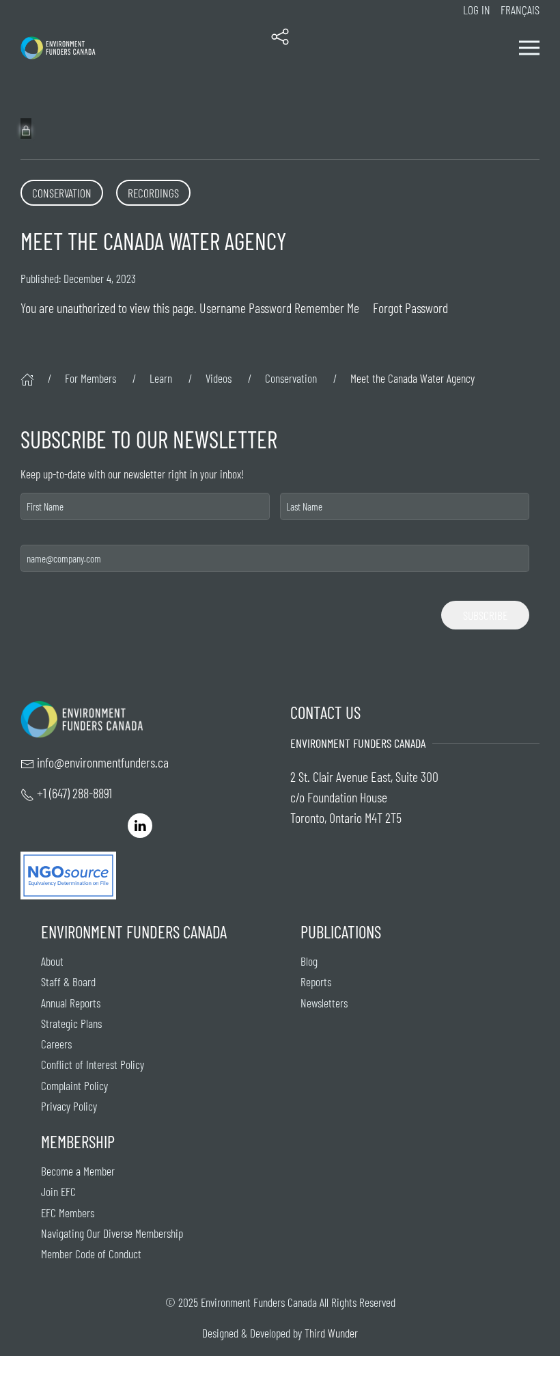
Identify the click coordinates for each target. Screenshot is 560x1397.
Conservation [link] (62, 192)
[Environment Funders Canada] (58, 48)
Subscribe (485, 615)
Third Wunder (331, 1332)
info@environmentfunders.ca (103, 762)
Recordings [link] (153, 192)
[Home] (27, 377)
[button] (280, 48)
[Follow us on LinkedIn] (140, 823)
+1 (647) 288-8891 (74, 793)
